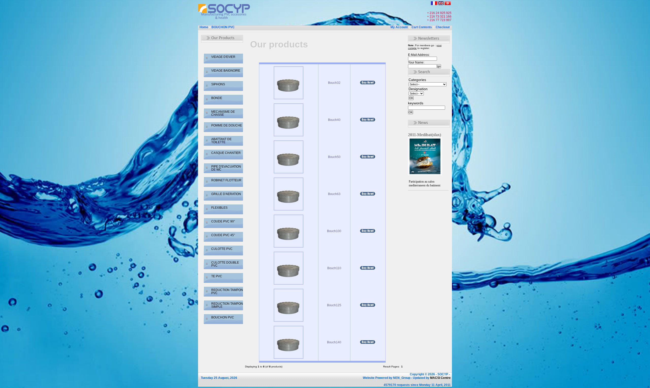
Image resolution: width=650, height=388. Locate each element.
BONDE (216, 98)
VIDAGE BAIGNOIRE (225, 70)
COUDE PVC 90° (223, 221)
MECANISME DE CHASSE (223, 113)
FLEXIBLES (219, 207)
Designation (418, 89)
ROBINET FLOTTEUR (226, 180)
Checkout (443, 27)
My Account (399, 27)
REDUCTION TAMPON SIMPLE (227, 305)
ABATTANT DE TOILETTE (221, 141)
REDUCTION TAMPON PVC (227, 291)
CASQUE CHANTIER (226, 152)
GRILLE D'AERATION (226, 194)
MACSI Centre (440, 378)
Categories (417, 80)
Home (204, 27)
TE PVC (216, 276)
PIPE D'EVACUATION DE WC (226, 168)
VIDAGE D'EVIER (223, 56)
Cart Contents (422, 27)
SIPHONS (218, 84)
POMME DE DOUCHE (226, 125)
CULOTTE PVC (222, 248)
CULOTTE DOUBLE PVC (225, 264)
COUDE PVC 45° (223, 235)
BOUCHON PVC (223, 27)
